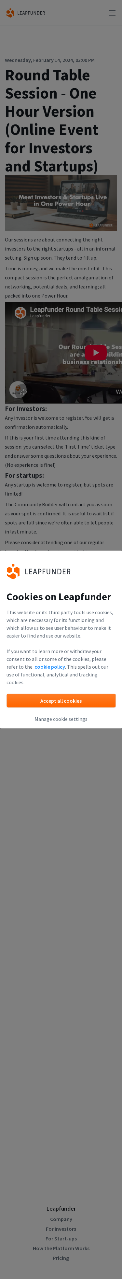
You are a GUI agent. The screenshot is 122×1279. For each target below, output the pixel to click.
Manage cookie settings (61, 719)
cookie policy (49, 666)
